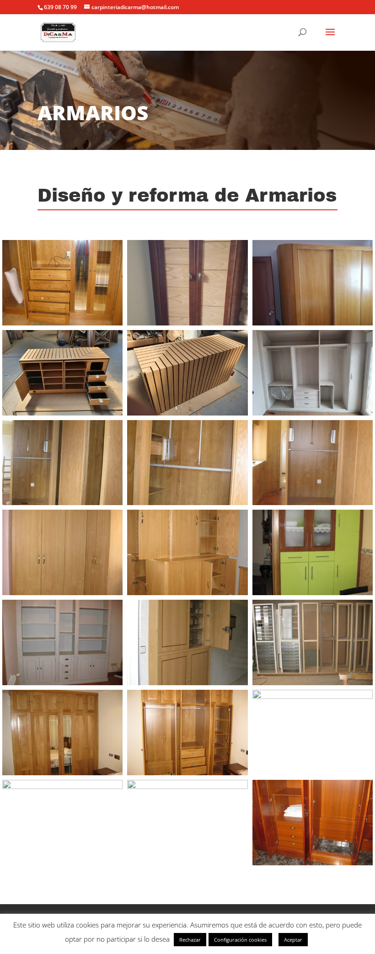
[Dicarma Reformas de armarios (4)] (62, 413)
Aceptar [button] (293, 939)
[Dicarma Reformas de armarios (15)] (312, 682)
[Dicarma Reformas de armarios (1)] (62, 323)
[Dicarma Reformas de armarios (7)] (62, 502)
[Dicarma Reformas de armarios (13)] (62, 682)
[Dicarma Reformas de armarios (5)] (187, 413)
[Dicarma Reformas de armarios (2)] (187, 323)
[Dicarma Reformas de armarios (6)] (312, 413)
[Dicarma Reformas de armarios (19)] (62, 786)
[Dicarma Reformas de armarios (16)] (62, 772)
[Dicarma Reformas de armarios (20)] (187, 786)
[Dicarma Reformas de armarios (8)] (187, 502)
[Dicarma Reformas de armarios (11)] (187, 592)
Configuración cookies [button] (240, 939)
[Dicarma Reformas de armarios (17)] (187, 772)
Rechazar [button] (190, 939)
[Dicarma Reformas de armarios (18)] (312, 696)
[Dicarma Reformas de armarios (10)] (62, 592)
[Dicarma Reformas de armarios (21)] (312, 862)
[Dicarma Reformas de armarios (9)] (312, 502)
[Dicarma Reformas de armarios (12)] (312, 592)
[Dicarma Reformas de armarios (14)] (187, 682)
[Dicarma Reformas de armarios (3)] (312, 323)
